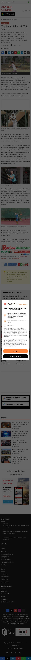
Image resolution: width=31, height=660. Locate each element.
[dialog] (15, 330)
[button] (15, 325)
